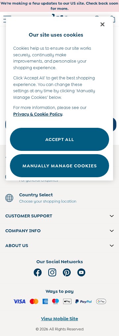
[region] (59, 98)
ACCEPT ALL (59, 139)
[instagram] (52, 272)
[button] (59, 216)
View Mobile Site (59, 319)
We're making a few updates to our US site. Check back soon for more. (59, 6)
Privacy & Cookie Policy (37, 114)
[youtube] (81, 272)
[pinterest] (67, 272)
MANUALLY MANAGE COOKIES (59, 166)
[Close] (102, 24)
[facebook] (37, 272)
